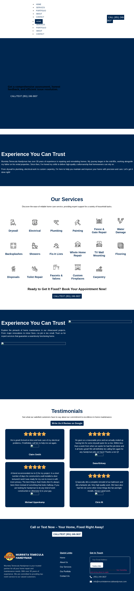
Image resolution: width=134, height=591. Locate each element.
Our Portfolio (65, 571)
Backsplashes (14, 253)
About (39, 14)
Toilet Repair (35, 277)
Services (40, 8)
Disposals (13, 277)
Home (38, 4)
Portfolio (41, 11)
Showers (34, 253)
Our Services (65, 567)
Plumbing (56, 230)
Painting (78, 230)
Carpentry (99, 277)
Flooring (120, 253)
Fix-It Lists (56, 253)
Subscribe (96, 566)
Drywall (13, 230)
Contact (40, 17)
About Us (64, 562)
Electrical (35, 230)
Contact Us (65, 576)
